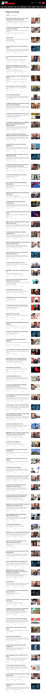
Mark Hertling (13, 274)
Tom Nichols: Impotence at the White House (17, 331)
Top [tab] (10, 15)
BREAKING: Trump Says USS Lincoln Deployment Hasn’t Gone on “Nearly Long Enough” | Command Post (16, 571)
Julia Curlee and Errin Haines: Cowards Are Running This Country (17, 253)
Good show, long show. (10, 325)
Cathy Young (11, 309)
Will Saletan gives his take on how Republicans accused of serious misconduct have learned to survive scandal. (17, 508)
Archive (38, 6)
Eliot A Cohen (20, 480)
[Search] (45, 7)
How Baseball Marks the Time (13, 376)
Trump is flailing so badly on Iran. (12, 333)
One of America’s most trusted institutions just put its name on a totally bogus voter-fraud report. (17, 116)
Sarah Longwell (14, 22)
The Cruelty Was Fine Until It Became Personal (18, 349)
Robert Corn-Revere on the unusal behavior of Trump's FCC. (17, 630)
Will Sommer (20, 536)
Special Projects (24, 6)
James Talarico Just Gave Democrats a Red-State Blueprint (17, 552)
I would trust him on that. (11, 299)
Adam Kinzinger (18, 689)
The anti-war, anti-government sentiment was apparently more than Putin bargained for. (17, 307)
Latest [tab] (8, 15)
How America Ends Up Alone (13, 367)
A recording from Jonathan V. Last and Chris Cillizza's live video (17, 168)
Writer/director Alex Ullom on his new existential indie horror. (16, 88)
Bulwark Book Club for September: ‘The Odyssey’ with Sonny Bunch (16, 541)
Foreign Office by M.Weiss (15, 129)
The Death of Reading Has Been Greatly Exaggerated (16, 645)
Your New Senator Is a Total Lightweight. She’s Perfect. (18, 76)
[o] (35, 21)
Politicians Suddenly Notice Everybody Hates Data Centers (17, 193)
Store (32, 2)
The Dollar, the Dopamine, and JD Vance (16, 174)
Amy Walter (21, 22)
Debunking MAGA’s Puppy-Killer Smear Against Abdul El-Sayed (16, 515)
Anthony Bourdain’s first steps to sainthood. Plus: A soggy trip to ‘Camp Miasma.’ (17, 40)
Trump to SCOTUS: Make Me (13, 524)
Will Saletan (12, 227)
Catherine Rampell (15, 71)
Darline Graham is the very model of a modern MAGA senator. (16, 80)
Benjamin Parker (19, 81)
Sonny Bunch (12, 41)
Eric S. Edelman (13, 480)
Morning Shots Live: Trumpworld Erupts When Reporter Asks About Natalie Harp (16, 359)
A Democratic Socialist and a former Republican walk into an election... (17, 215)
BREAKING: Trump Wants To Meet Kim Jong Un (17, 271)
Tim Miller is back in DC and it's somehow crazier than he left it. (17, 343)
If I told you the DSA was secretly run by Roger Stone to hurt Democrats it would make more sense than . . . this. (17, 426)
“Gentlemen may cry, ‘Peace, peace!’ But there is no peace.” (17, 461)
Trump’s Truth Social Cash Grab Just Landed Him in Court (17, 600)
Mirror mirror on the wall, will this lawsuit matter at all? (16, 291)
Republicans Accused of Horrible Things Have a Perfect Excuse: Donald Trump (18, 504)
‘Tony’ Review (9, 37)
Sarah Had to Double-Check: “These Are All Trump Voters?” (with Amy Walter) (17, 19)
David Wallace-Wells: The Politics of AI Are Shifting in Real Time (17, 155)
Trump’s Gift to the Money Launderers (15, 665)
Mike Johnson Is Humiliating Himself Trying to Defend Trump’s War (18, 222)
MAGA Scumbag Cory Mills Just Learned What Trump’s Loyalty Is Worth (18, 243)
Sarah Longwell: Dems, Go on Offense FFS (16, 561)
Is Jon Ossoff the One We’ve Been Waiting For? (16, 57)
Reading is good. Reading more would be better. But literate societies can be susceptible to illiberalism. (17, 648)
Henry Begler (11, 98)
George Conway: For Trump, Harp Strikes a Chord (17, 47)
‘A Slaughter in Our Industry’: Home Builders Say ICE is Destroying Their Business (17, 609)
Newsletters (10, 6)
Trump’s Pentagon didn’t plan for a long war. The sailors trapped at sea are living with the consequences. (16, 575)
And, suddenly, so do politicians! (12, 195)
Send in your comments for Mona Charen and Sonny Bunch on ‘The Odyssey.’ (17, 544)
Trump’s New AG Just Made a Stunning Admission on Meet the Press (16, 485)
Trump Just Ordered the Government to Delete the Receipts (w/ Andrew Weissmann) (17, 134)
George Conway (20, 51)
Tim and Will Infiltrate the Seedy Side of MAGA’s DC (16, 340)
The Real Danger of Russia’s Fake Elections (17, 305)
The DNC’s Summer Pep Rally (13, 467)
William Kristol (11, 622)
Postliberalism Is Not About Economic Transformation (15, 202)
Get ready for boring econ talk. (12, 176)
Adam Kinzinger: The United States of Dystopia (15, 684)
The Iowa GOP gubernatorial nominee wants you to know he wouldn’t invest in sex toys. (17, 283)
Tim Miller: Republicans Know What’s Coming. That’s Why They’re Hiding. (18, 104)
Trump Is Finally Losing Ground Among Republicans (16, 145)
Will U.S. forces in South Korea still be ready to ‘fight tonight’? (18, 452)
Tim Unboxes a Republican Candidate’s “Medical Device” (16, 232)
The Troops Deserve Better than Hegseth (16, 618)
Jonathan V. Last (23, 71)
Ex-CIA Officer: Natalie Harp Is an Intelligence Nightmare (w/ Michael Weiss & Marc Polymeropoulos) (17, 124)
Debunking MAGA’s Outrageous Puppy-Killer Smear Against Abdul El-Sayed (17, 414)
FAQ (35, 2)
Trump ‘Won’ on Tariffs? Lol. (13, 441)
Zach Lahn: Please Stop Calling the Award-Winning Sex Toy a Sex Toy (17, 280)
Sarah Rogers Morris (12, 640)
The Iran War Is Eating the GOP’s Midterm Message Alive (16, 183)
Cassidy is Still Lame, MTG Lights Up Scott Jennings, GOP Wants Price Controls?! (16, 495)
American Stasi (10, 581)
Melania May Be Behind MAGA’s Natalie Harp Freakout (17, 323)
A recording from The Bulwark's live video (14, 70)
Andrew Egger (13, 81)
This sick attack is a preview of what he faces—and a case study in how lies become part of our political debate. (17, 518)
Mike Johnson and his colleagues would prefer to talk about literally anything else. (17, 186)
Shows (15, 6)
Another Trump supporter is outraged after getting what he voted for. (17, 352)
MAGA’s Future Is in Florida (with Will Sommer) (18, 532)
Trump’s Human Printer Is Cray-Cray (15, 262)
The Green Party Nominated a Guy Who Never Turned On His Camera (17, 28)
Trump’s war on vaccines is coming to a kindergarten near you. (17, 316)
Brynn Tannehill (12, 462)
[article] (23, 21)
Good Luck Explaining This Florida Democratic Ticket (18, 212)
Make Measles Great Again (13, 314)
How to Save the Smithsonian (13, 636)
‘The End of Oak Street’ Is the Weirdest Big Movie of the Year (17, 591)
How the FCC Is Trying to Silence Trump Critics (16, 628)
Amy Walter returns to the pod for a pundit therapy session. (17, 21)
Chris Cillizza (20, 170)
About (42, 6)
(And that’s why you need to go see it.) (13, 593)
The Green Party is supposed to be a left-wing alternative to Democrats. (17, 31)
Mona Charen (11, 300)
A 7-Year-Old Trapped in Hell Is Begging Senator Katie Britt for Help (16, 385)
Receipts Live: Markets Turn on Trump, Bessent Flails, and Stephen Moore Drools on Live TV (17, 67)
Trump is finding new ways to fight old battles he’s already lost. (17, 677)
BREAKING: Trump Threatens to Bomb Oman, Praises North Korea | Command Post (17, 433)
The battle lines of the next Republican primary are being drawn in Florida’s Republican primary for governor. (17, 534)
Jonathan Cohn (11, 317)
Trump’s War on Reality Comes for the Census (18, 113)
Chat (18, 6)
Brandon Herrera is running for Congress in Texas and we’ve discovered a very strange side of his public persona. (17, 658)
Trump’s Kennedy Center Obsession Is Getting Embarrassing (18, 674)
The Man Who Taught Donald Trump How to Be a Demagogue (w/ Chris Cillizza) (17, 165)
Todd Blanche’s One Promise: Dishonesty (16, 297)
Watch (6, 6)
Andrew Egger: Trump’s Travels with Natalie (17, 405)
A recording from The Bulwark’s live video (14, 273)
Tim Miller (14, 51)
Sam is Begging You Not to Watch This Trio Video (17, 655)
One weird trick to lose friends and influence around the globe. (17, 369)
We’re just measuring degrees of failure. (13, 443)
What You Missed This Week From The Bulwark (15, 525)
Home (2, 6)
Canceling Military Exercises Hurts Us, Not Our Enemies (17, 450)
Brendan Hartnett (19, 237)
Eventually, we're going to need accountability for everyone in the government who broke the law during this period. (18, 584)
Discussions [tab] (14, 15)
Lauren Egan (11, 217)
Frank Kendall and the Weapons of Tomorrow (17, 476)
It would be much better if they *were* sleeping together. (17, 264)
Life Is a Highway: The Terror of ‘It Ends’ (16, 86)
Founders (33, 6)
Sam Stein (16, 660)
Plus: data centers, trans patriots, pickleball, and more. (16, 59)
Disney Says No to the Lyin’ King (14, 289)
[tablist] (11, 15)
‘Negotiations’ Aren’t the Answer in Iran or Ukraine (16, 459)
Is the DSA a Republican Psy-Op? (14, 424)
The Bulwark (12, 546)
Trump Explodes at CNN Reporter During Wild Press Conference (17, 395)
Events (29, 6)
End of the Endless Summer (13, 94)
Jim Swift (25, 81)
